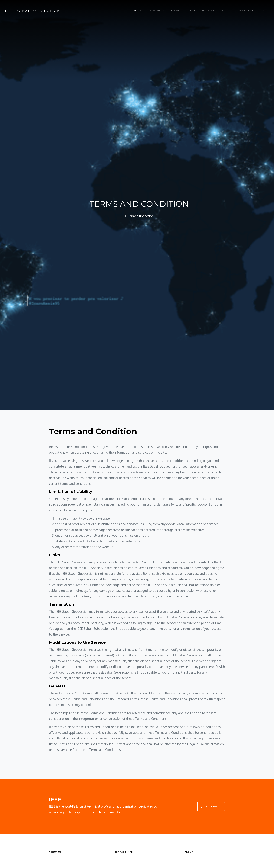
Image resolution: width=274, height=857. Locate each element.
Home (134, 11)
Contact (261, 11)
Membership (161, 11)
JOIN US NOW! (211, 806)
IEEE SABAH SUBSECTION (32, 11)
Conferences (183, 11)
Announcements (222, 11)
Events (202, 11)
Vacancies (244, 11)
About (144, 11)
